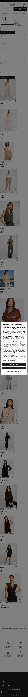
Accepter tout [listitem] (14, 364)
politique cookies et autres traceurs (14, 359)
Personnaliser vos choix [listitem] (14, 371)
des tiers (14, 344)
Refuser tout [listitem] (13, 368)
